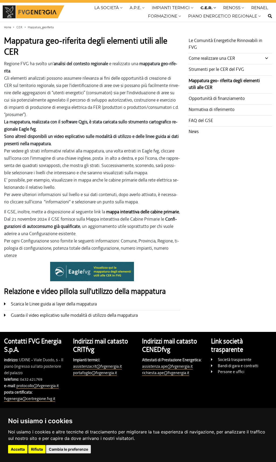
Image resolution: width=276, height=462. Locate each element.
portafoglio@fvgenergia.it (95, 373)
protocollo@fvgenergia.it (37, 385)
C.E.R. (19, 27)
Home (7, 27)
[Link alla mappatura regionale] (92, 271)
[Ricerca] (266, 17)
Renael (259, 7)
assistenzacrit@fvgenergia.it (97, 366)
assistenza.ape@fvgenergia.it (167, 366)
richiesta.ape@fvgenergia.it (165, 373)
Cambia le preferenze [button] (68, 449)
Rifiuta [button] (37, 449)
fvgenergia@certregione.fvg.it (29, 398)
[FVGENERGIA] (33, 12)
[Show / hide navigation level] (108, 9)
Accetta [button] (18, 449)
